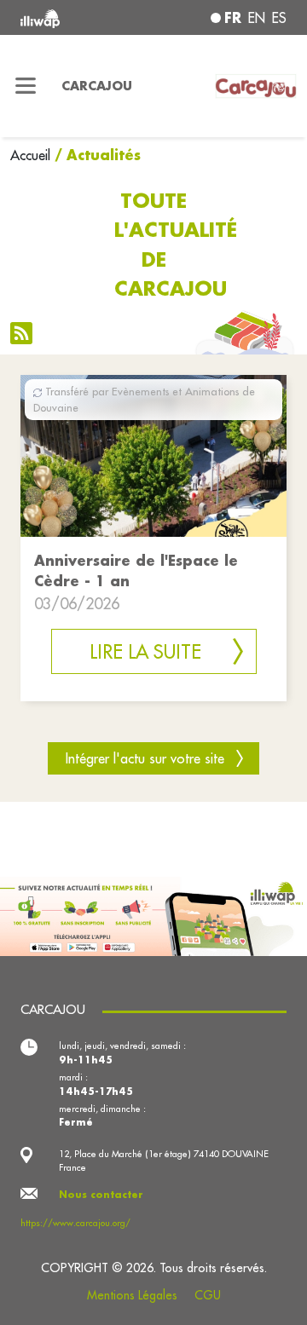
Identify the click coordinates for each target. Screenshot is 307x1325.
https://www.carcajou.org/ (75, 1223)
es (279, 17)
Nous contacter (101, 1195)
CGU (207, 1295)
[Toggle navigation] (25, 86)
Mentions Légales (132, 1295)
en (256, 17)
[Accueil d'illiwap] (70, 17)
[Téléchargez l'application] (153, 914)
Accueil (30, 155)
